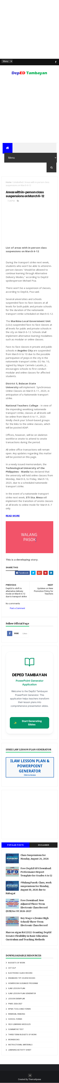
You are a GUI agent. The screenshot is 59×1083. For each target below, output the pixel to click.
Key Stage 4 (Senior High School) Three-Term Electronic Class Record (34, 922)
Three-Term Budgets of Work (22, 1035)
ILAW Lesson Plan (16, 988)
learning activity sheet (19, 1050)
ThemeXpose (35, 1079)
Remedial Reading (16, 1014)
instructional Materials (20, 1045)
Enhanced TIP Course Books (21, 978)
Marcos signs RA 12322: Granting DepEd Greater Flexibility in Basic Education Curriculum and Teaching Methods (28, 936)
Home (8, 182)
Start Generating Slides (28, 722)
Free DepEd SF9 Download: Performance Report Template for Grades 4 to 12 (36, 872)
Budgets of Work (16, 963)
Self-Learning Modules (19, 1024)
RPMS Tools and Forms (19, 1009)
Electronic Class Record (20, 973)
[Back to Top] (30, 1075)
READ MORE (13, 515)
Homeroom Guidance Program (23, 983)
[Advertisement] (29, 29)
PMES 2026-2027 (15, 1004)
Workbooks (14, 1040)
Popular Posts (15, 845)
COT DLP (12, 968)
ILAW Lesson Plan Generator (22, 993)
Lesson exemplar (16, 999)
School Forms (15, 1019)
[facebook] (56, 62)
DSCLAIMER (43, 845)
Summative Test (16, 1029)
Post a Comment (17, 608)
